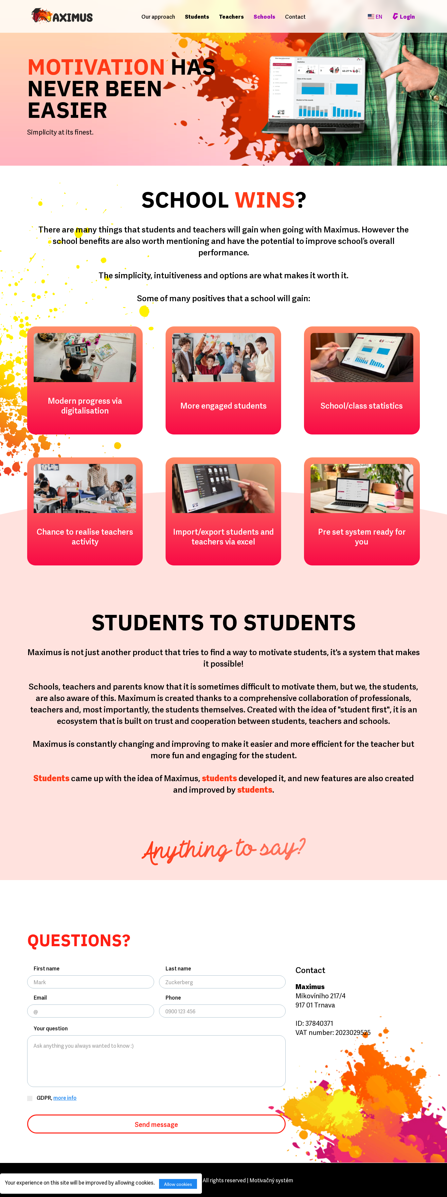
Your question (51, 1028)
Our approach (158, 16)
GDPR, (56, 1097)
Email (40, 997)
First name (47, 968)
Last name (178, 968)
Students (197, 16)
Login (407, 16)
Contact (295, 16)
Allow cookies (178, 1183)
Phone (173, 997)
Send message (156, 1124)
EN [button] (379, 16)
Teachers (231, 16)
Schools (264, 16)
